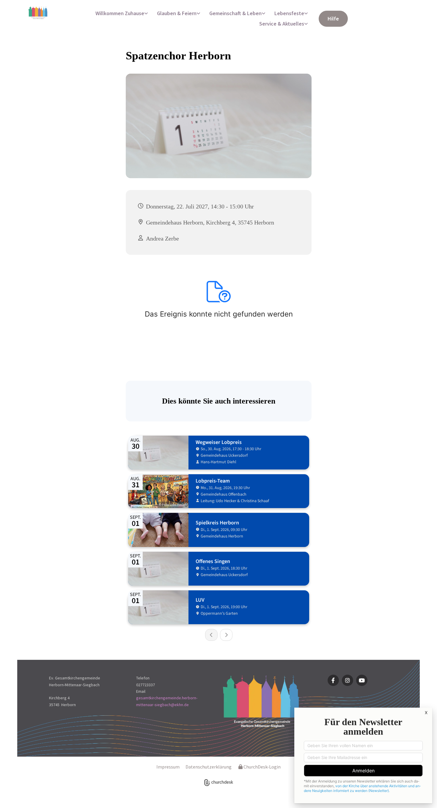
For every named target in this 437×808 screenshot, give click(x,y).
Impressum (168, 767)
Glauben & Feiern (177, 13)
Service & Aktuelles (281, 23)
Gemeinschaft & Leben (235, 13)
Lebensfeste (289, 13)
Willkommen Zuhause (119, 13)
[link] (122, 13)
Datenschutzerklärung (209, 767)
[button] (333, 19)
